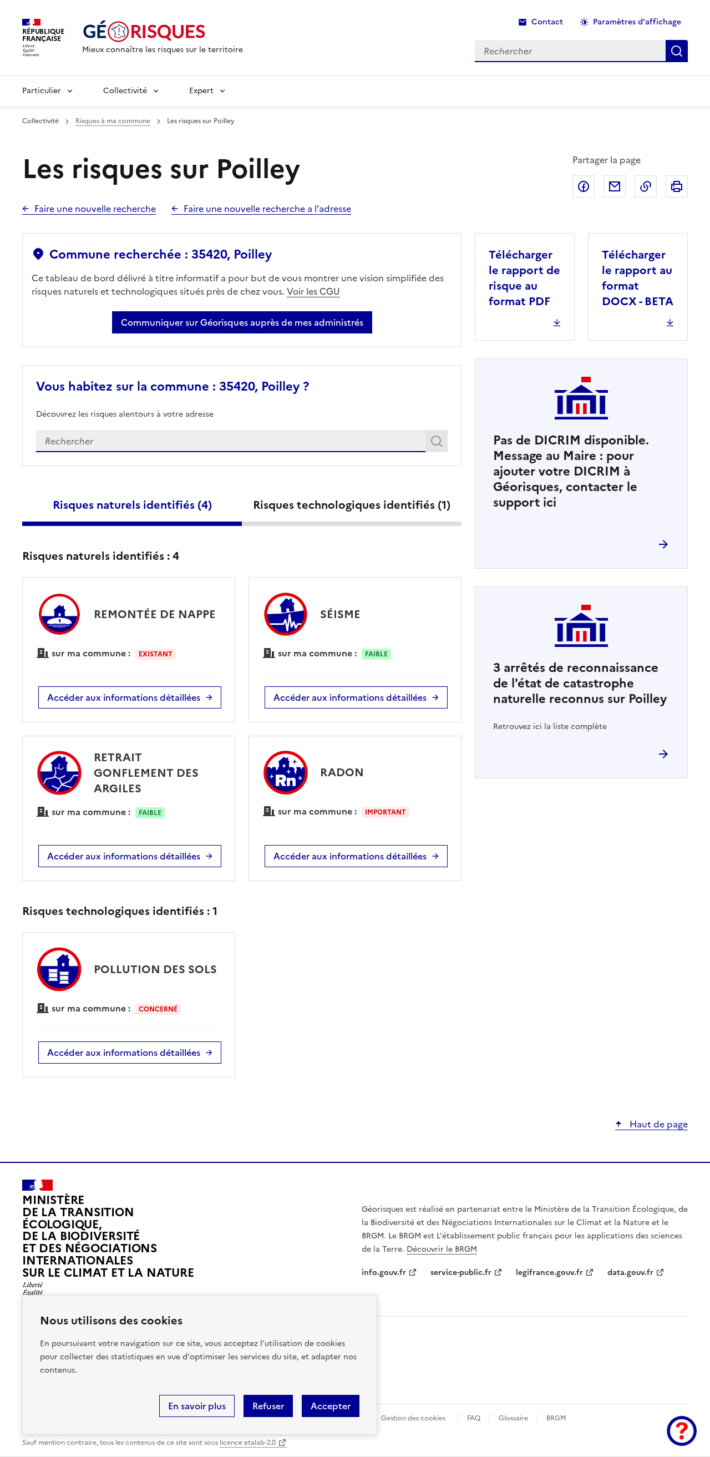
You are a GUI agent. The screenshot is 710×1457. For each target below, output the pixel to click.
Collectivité (125, 91)
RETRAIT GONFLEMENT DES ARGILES (146, 773)
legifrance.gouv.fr (549, 1272)
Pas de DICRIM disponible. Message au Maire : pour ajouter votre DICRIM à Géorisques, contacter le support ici (571, 471)
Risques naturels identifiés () (132, 505)
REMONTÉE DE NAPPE (155, 614)
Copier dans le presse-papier (646, 186)
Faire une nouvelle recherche (95, 208)
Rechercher (438, 443)
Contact (547, 22)
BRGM (556, 1418)
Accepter (331, 1406)
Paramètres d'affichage (637, 22)
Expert (201, 91)
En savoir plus (197, 1406)
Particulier (41, 91)
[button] (682, 1431)
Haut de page (657, 1124)
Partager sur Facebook (583, 186)
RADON (342, 772)
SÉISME (340, 614)
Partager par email (615, 186)
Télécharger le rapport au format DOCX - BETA (637, 278)
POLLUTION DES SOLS (155, 969)
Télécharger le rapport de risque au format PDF (524, 278)
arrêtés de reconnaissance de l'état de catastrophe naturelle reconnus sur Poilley (580, 683)
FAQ (473, 1418)
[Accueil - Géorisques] (162, 31)
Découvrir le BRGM (442, 1249)
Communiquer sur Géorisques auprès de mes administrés (242, 322)
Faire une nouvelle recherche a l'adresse (267, 208)
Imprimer (677, 186)
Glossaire (513, 1418)
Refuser (268, 1406)
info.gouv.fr (384, 1272)
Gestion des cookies (413, 1418)
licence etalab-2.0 (248, 1443)
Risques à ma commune (112, 121)
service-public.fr (460, 1272)
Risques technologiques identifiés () (351, 505)
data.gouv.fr (630, 1272)
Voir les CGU (313, 291)
